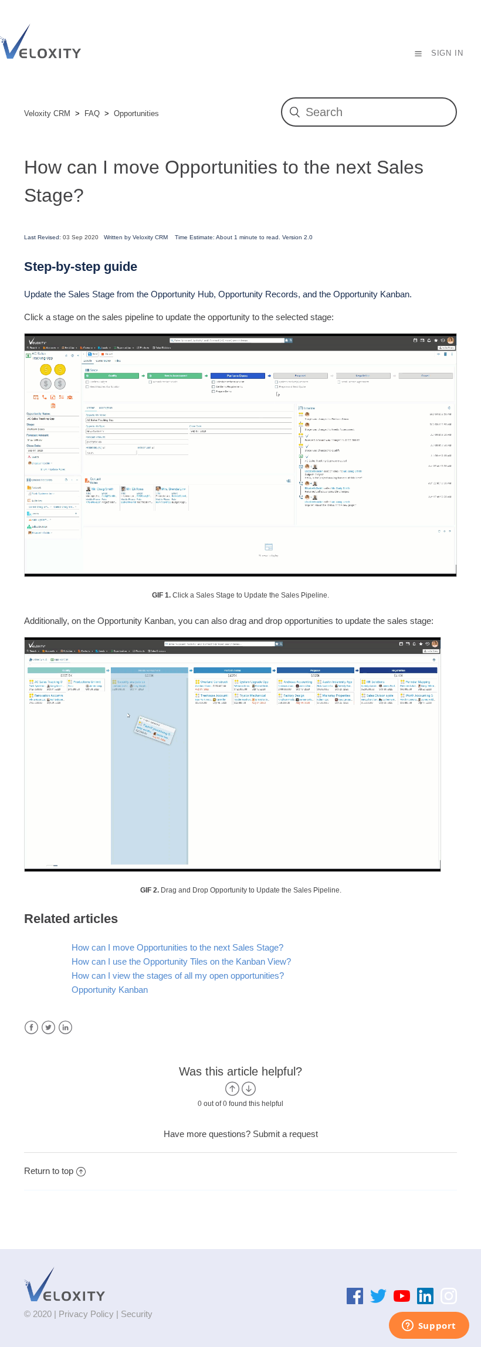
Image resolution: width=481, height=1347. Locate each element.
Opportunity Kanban (110, 990)
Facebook (31, 1027)
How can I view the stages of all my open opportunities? (178, 975)
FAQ (92, 113)
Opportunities (136, 113)
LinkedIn (65, 1027)
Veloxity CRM (47, 113)
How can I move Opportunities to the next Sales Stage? (177, 947)
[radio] (232, 1088)
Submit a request (285, 1134)
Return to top (48, 1171)
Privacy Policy (86, 1314)
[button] (418, 53)
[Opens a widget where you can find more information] (428, 1326)
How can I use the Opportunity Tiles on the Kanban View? (181, 961)
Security (137, 1314)
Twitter (48, 1027)
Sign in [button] (447, 53)
